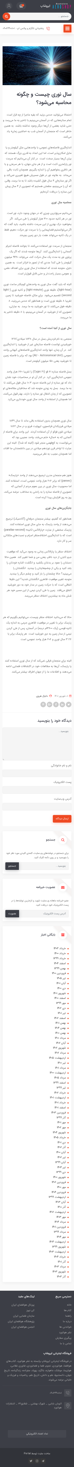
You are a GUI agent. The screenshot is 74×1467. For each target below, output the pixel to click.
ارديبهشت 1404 (57, 1242)
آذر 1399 (61, 1117)
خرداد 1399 (59, 958)
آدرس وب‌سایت (62, 799)
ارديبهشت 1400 (58, 1073)
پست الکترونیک (62, 782)
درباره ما (67, 1321)
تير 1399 (61, 1088)
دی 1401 (61, 1142)
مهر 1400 (61, 1187)
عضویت (12, 914)
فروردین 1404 (58, 1192)
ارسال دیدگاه (62, 819)
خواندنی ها (65, 1327)
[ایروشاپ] (61, 6)
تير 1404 (61, 1167)
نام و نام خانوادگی (61, 765)
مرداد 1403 (60, 1266)
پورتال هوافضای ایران (22, 1305)
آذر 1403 (61, 1276)
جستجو (12, 866)
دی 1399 (61, 1172)
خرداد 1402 (60, 1093)
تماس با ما (65, 1343)
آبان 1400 (61, 1152)
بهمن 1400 (60, 1033)
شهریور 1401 (59, 993)
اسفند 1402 (60, 1018)
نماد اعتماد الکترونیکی (37, 1434)
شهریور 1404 (59, 1132)
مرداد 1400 (60, 1038)
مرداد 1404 (60, 1222)
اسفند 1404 (60, 963)
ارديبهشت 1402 (57, 1212)
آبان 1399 (60, 1162)
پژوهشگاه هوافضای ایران (21, 1321)
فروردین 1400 (59, 973)
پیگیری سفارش (63, 1338)
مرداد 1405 (60, 1078)
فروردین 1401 (59, 1227)
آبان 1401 (61, 983)
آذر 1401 (62, 1262)
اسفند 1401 (60, 1107)
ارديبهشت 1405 (57, 1058)
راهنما (68, 1316)
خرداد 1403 (60, 948)
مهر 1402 (61, 1127)
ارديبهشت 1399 (57, 1197)
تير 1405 (61, 978)
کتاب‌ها (67, 1310)
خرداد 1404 (60, 1257)
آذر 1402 (61, 1147)
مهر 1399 (61, 1003)
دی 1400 (61, 988)
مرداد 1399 (60, 1232)
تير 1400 (61, 1063)
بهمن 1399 (60, 968)
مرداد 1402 (60, 1053)
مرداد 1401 (60, 1068)
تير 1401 (62, 1013)
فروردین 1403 (58, 1112)
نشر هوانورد (65, 1332)
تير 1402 (61, 1157)
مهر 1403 (61, 1217)
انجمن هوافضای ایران (22, 1327)
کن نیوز (30, 1310)
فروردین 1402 (59, 1182)
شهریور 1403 (59, 1271)
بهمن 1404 (60, 1028)
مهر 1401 (61, 1122)
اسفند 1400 (60, 998)
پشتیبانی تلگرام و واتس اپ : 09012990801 (23, 28)
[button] (21, 6)
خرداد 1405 (60, 1137)
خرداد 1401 (60, 1102)
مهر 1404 (61, 1237)
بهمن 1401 (60, 1023)
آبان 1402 (61, 1043)
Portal (27, 1453)
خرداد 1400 (60, 953)
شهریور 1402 (59, 1048)
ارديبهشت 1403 (57, 1252)
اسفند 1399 (59, 1083)
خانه (69, 1305)
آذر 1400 (61, 1207)
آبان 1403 (60, 1202)
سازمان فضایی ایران (23, 1316)
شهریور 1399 (59, 1247)
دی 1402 (61, 1008)
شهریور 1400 (59, 1177)
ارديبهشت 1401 (58, 1097)
